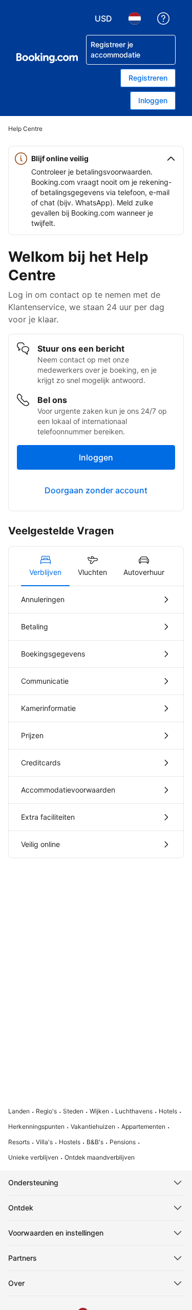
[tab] (45, 566)
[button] (96, 158)
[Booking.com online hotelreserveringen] (47, 58)
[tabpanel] (96, 722)
